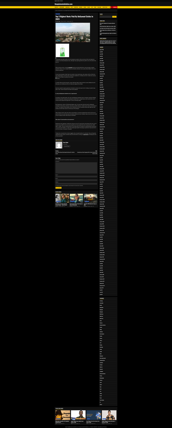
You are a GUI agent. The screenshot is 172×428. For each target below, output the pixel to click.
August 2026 (102, 49)
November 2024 (102, 95)
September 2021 (102, 179)
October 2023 (102, 124)
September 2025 (102, 73)
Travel (95, 7)
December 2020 (102, 199)
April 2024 (101, 111)
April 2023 (101, 137)
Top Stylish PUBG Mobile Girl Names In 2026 (90, 204)
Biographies (67, 7)
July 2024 (101, 104)
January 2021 (102, 197)
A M (56, 423)
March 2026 (101, 60)
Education (101, 331)
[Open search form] (109, 7)
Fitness (101, 340)
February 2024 (102, 115)
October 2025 (102, 71)
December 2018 (102, 252)
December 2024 (102, 93)
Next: (87, 152)
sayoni (57, 206)
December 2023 (102, 120)
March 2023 (101, 140)
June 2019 (101, 239)
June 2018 (101, 265)
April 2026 (101, 58)
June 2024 (101, 107)
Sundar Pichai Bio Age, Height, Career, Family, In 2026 (108, 26)
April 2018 (101, 270)
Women (101, 404)
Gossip (101, 349)
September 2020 (102, 206)
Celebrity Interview (103, 325)
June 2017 (101, 292)
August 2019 (102, 234)
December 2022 (102, 146)
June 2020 (101, 212)
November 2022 (102, 148)
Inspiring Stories (102, 360)
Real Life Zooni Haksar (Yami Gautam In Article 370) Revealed (76, 204)
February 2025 (102, 89)
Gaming (101, 344)
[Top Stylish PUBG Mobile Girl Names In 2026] (90, 198)
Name (57, 174)
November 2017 (102, 281)
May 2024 (101, 109)
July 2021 (101, 184)
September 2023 (102, 126)
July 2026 (101, 51)
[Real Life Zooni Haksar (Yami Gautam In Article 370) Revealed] (76, 198)
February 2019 (102, 248)
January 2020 (102, 223)
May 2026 (101, 56)
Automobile (101, 303)
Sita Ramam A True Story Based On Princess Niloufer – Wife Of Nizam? (61, 204)
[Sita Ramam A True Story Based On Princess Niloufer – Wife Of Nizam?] (62, 198)
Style (100, 386)
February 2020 (102, 221)
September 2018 (102, 259)
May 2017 (101, 294)
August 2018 (102, 261)
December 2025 (102, 67)
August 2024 (102, 102)
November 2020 (102, 201)
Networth (80, 7)
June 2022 (101, 159)
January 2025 (102, 91)
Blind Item (101, 316)
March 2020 (101, 219)
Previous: (65, 152)
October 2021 (102, 177)
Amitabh (70, 67)
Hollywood (101, 356)
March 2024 (101, 113)
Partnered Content (102, 373)
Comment (57, 161)
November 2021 (102, 175)
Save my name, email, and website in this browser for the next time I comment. (69, 185)
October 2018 (102, 257)
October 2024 (102, 98)
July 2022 (101, 157)
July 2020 (101, 210)
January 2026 (102, 65)
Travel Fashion (102, 400)
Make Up (101, 367)
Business (101, 322)
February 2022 (102, 168)
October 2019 (102, 230)
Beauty (101, 305)
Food (100, 342)
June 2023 (101, 133)
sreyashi (104, 423)
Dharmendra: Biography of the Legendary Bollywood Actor (62, 422)
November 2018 (102, 254)
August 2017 (101, 287)
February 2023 (102, 142)
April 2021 (101, 190)
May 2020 (101, 215)
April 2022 (101, 164)
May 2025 (101, 82)
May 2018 (101, 268)
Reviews (101, 380)
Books (101, 320)
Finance (85, 7)
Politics (101, 375)
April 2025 (101, 84)
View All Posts (66, 146)
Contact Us (56, 7)
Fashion (101, 336)
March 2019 (101, 245)
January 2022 (102, 170)
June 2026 (101, 54)
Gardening (101, 347)
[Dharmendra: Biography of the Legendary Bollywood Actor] (63, 415)
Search (101, 14)
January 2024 (102, 118)
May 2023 (101, 135)
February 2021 (102, 195)
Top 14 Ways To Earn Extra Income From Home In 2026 (108, 28)
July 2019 (101, 237)
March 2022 (101, 166)
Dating (101, 329)
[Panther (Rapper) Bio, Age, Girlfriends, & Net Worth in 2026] (109, 415)
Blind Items (76, 7)
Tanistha (71, 206)
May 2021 (101, 188)
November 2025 (102, 69)
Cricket (88, 7)
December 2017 (102, 279)
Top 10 (72, 7)
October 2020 (102, 204)
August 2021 (102, 181)
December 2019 (102, 226)
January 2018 (102, 276)
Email (57, 178)
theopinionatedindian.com (63, 4)
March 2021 (101, 193)
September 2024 (102, 100)
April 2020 (101, 217)
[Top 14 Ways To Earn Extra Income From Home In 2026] (93, 415)
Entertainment (62, 7)
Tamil (100, 389)
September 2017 (102, 285)
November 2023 (102, 122)
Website (57, 182)
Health (101, 351)
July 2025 (101, 78)
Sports (101, 384)
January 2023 (102, 144)
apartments (85, 134)
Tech (92, 7)
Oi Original (101, 371)
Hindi (100, 353)
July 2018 (101, 263)
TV (100, 402)
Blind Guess (101, 314)
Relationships (102, 378)
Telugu (101, 393)
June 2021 (101, 186)
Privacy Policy (104, 7)
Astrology (101, 300)
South (101, 382)
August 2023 (102, 129)
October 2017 (102, 283)
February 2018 (102, 274)
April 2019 (101, 243)
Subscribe (115, 7)
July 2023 (101, 131)
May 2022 (101, 162)
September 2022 (102, 153)
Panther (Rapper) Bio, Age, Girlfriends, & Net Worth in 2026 (108, 422)
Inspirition (101, 362)
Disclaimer (99, 7)
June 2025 (101, 80)
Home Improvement (103, 358)
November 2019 (102, 228)
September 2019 (102, 232)
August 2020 (102, 208)
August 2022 (102, 155)
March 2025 (101, 87)
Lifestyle (101, 364)
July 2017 (101, 290)
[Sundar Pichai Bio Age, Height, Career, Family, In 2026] (78, 415)
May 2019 (101, 241)
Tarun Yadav (58, 21)
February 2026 (102, 62)
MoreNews (100, 426)
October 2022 (102, 151)
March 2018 (101, 272)
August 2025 (102, 76)
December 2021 (102, 173)
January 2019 (102, 250)
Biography (101, 309)
